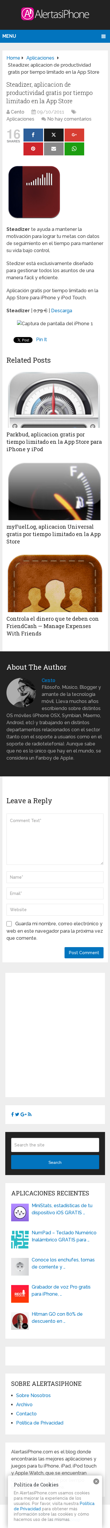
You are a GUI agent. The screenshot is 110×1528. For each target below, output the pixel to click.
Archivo (24, 1404)
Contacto (26, 1414)
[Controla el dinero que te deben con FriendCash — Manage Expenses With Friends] (55, 582)
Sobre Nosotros (33, 1395)
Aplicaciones (20, 119)
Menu (9, 36)
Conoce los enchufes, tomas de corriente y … (63, 1263)
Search (55, 1162)
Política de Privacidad (39, 1423)
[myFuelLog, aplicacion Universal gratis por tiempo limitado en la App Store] (55, 490)
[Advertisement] (55, 1034)
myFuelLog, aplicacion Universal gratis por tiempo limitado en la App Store (53, 534)
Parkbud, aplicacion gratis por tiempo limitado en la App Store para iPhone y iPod (54, 442)
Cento (17, 112)
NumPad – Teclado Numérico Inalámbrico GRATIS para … (64, 1236)
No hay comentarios (69, 119)
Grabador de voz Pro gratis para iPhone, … (61, 1290)
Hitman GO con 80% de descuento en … (57, 1317)
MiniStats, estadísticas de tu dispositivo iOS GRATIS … (62, 1209)
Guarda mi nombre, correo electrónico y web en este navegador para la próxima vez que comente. (54, 931)
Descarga (61, 310)
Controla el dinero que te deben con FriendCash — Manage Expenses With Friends (52, 626)
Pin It (41, 339)
